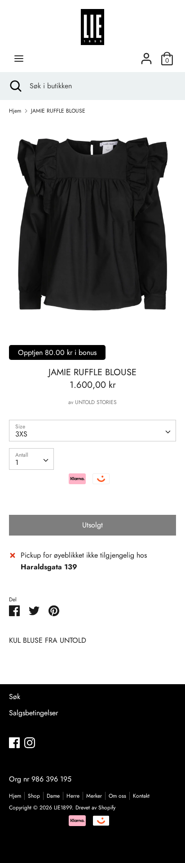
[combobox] (92, 430)
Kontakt (141, 796)
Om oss (117, 796)
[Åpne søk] (15, 86)
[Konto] (146, 55)
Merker (94, 796)
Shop (34, 796)
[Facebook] (14, 742)
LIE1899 (63, 808)
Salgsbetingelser (33, 713)
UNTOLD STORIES (96, 402)
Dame (53, 796)
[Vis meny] (19, 58)
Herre (72, 796)
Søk (14, 696)
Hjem (15, 796)
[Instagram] (29, 742)
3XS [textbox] (21, 434)
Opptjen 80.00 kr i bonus (57, 352)
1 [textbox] (16, 462)
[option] (92, 224)
